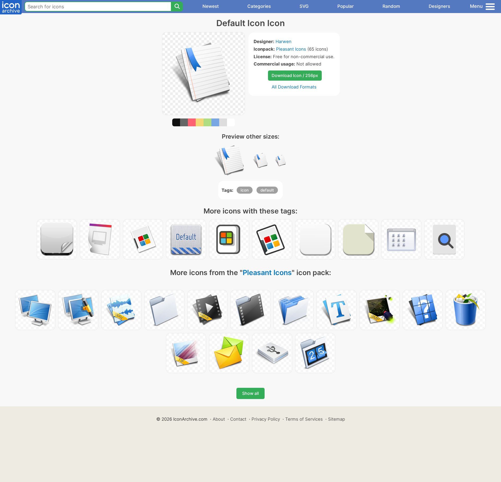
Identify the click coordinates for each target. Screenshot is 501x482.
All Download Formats (294, 87)
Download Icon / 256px (295, 75)
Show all (250, 393)
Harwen (283, 41)
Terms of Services (304, 419)
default (267, 190)
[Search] (177, 6)
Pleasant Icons (291, 49)
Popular (345, 6)
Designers (439, 6)
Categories (259, 6)
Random (391, 6)
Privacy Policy (266, 419)
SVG (304, 6)
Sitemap (336, 419)
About (219, 419)
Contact (238, 419)
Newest (210, 6)
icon (245, 190)
